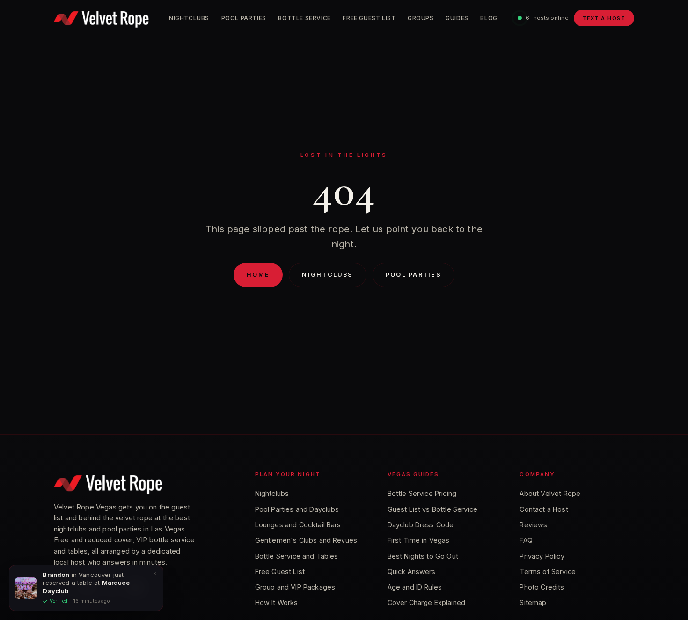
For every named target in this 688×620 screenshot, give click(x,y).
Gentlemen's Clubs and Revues (306, 540)
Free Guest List (369, 18)
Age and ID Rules (415, 587)
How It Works (276, 602)
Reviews (533, 525)
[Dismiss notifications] (155, 573)
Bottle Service (304, 18)
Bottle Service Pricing (422, 493)
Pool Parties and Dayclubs (297, 509)
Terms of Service (548, 572)
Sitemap (533, 602)
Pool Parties (243, 18)
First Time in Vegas (419, 540)
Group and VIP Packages (295, 587)
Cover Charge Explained (427, 602)
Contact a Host (544, 509)
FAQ (526, 540)
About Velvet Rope (550, 493)
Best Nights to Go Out (423, 556)
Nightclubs (189, 18)
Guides (457, 18)
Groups (421, 18)
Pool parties (413, 274)
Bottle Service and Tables (296, 556)
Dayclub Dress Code (421, 525)
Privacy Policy (542, 556)
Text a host (604, 18)
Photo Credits (542, 587)
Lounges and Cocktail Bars (298, 525)
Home (258, 274)
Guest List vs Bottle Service (432, 509)
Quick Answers (412, 572)
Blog (488, 18)
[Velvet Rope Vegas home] (101, 18)
